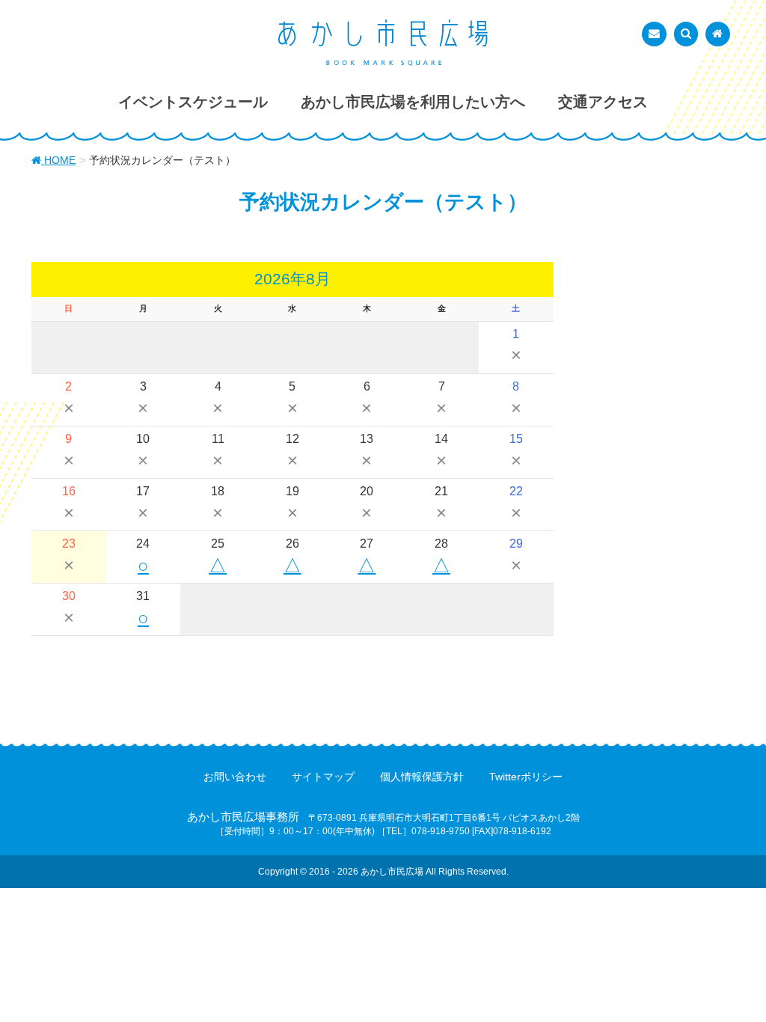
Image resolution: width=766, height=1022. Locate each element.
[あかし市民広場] (383, 42)
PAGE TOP (733, 977)
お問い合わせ (234, 777)
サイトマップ (323, 777)
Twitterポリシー (526, 777)
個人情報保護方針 (422, 777)
